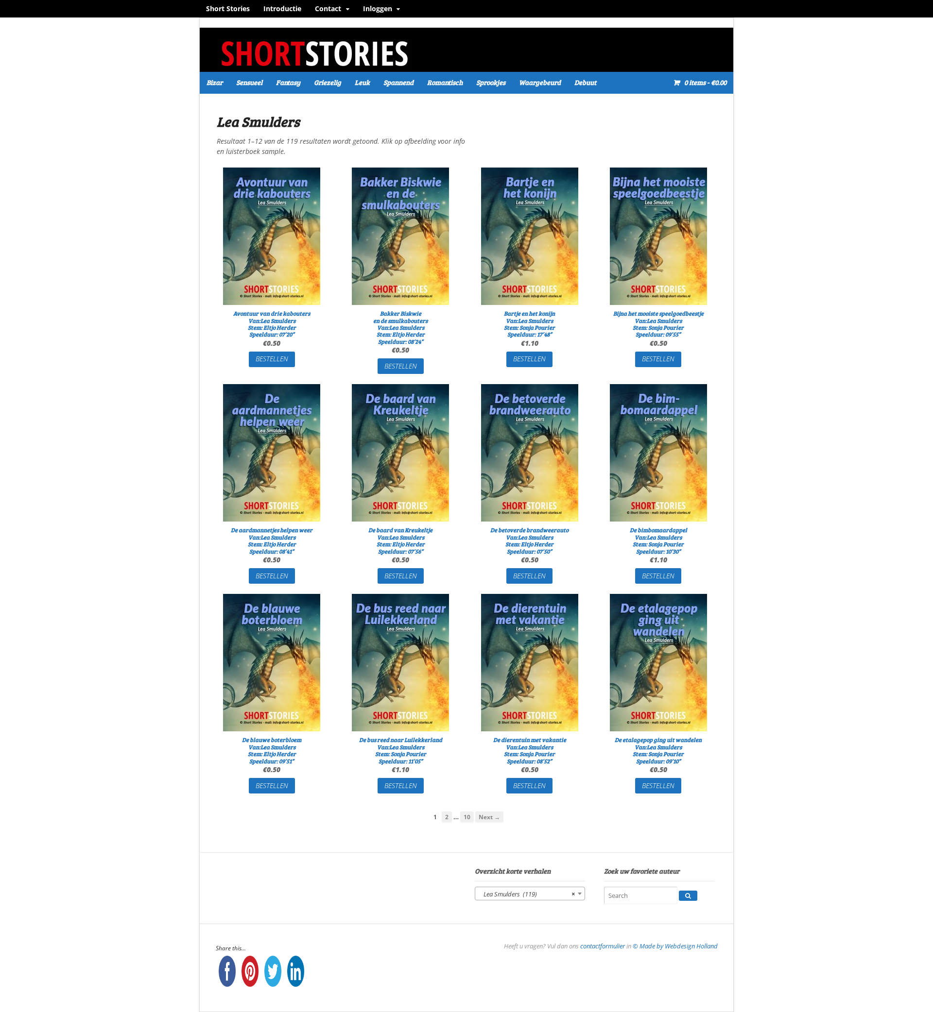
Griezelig (327, 82)
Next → (489, 817)
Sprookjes (490, 82)
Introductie (282, 8)
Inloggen (377, 8)
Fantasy (288, 82)
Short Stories (228, 8)
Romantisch (445, 82)
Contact (328, 8)
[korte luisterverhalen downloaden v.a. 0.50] (314, 65)
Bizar (215, 82)
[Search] (688, 896)
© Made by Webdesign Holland (675, 946)
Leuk (362, 82)
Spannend (398, 82)
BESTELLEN (272, 358)
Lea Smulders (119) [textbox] (527, 894)
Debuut (585, 82)
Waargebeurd (540, 82)
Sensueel (249, 82)
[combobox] (530, 893)
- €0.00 (705, 82)
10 (467, 817)
